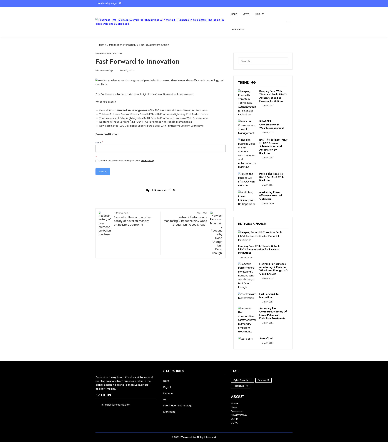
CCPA (234, 422)
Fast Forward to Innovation (269, 295)
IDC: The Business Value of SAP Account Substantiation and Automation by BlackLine (273, 146)
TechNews (240, 385)
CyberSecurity (242, 380)
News (246, 14)
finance (263, 380)
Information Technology (108, 54)
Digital (167, 387)
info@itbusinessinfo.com (116, 404)
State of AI (266, 338)
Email (99, 142)
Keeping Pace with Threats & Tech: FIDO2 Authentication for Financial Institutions (273, 96)
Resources (238, 29)
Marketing (169, 412)
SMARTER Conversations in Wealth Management (271, 124)
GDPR (234, 419)
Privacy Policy (147, 160)
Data (166, 381)
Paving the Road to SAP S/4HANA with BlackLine (271, 177)
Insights (259, 14)
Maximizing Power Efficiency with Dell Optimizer (270, 195)
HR (164, 399)
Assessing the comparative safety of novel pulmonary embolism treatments (132, 219)
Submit (103, 171)
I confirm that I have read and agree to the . (127, 160)
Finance (168, 393)
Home (234, 14)
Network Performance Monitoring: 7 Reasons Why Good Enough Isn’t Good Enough (185, 219)
